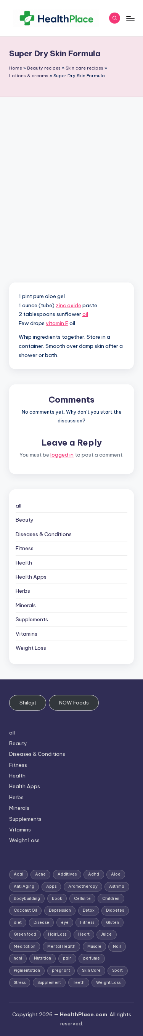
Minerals (26, 605)
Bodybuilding (27, 898)
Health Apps (31, 576)
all (18, 505)
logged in (62, 454)
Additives (67, 874)
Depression (60, 910)
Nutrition (42, 958)
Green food (25, 934)
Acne (40, 874)
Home (15, 68)
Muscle (94, 946)
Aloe (116, 874)
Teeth (79, 982)
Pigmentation (27, 970)
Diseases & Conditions (44, 534)
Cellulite (82, 898)
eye (65, 922)
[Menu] (130, 18)
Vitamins (26, 633)
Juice (106, 934)
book (57, 898)
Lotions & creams (28, 75)
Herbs (23, 590)
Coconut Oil (25, 910)
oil (85, 314)
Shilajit (27, 702)
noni (18, 958)
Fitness (25, 548)
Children (110, 898)
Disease (41, 922)
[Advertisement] (71, 172)
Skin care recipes (84, 68)
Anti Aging (24, 886)
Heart (84, 934)
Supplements (32, 619)
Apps (51, 886)
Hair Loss (57, 934)
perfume (91, 958)
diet (18, 922)
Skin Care (91, 970)
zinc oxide (68, 305)
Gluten (112, 922)
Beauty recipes (44, 68)
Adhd (93, 874)
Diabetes (115, 910)
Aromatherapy (83, 886)
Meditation (24, 946)
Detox (89, 910)
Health (24, 562)
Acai (18, 874)
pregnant (61, 970)
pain (67, 958)
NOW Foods (74, 702)
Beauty (25, 519)
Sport (117, 970)
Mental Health (61, 946)
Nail (117, 946)
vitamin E (57, 323)
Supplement (49, 982)
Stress (20, 982)
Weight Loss (31, 647)
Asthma (116, 886)
